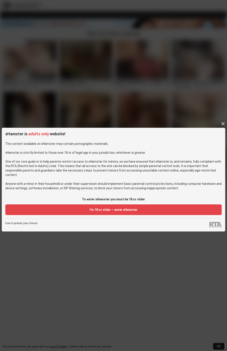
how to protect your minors (21, 223)
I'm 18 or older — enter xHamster (113, 209)
